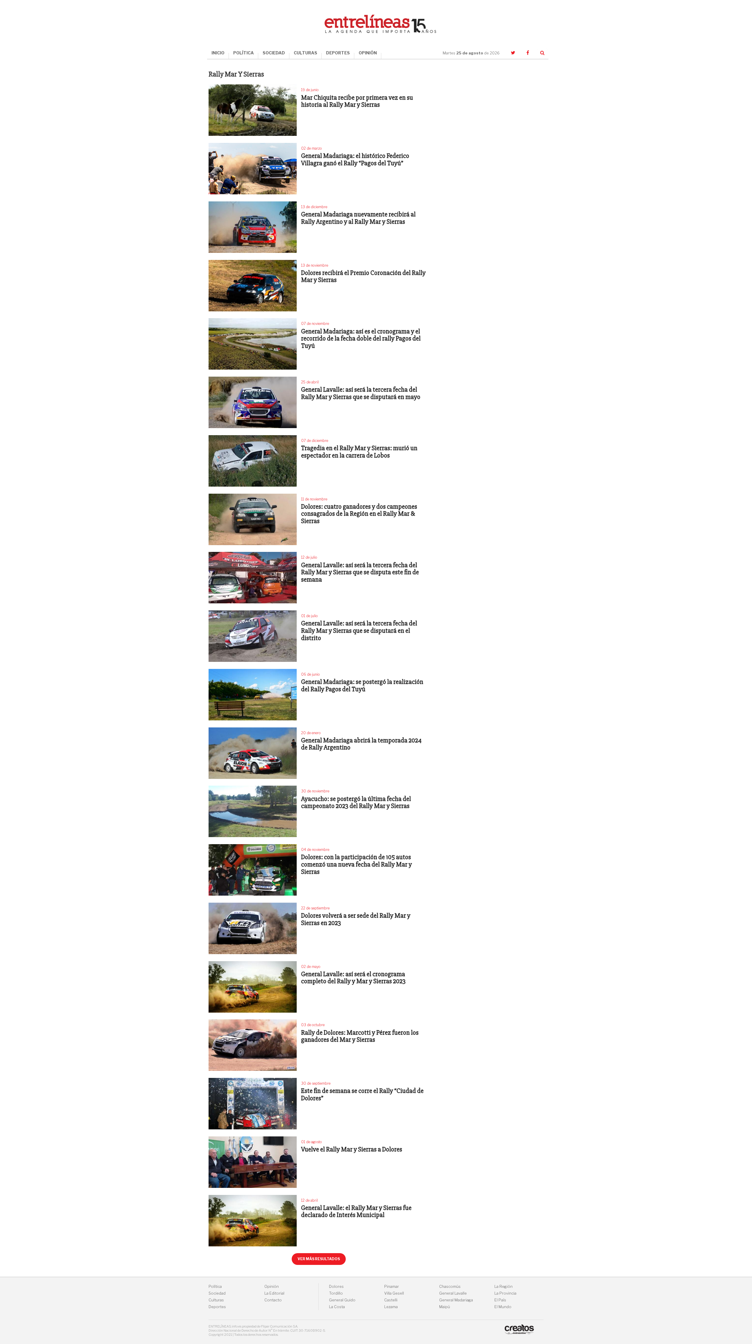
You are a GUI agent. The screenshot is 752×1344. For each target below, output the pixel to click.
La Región (503, 1286)
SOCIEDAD (274, 52)
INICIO (218, 52)
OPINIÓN (368, 52)
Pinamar (391, 1286)
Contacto (273, 1300)
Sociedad (217, 1293)
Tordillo (336, 1293)
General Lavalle (453, 1293)
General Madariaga (456, 1300)
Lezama (391, 1307)
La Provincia (505, 1293)
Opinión (271, 1286)
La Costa (337, 1307)
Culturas (216, 1300)
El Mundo (502, 1307)
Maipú (444, 1307)
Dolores (336, 1286)
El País (500, 1300)
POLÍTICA (243, 52)
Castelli (390, 1300)
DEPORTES (338, 52)
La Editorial (274, 1293)
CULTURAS (305, 52)
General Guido (342, 1300)
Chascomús (450, 1286)
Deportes (217, 1307)
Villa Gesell (394, 1293)
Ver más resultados (319, 1259)
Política (215, 1286)
